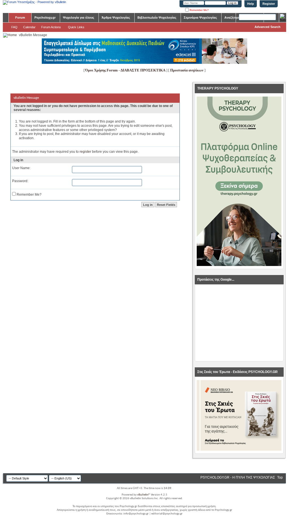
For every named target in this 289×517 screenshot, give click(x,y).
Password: (20, 181)
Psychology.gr (45, 17)
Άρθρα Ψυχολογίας (116, 17)
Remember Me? (199, 10)
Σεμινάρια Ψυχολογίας (200, 17)
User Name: (21, 168)
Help (250, 3)
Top (280, 477)
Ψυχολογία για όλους (78, 17)
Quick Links (76, 27)
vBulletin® (143, 494)
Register (268, 3)
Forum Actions (51, 27)
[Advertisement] (239, 323)
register (85, 152)
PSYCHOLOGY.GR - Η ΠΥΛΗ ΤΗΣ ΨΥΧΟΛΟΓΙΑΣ (237, 477)
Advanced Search (268, 27)
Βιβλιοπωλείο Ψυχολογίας (156, 17)
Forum (20, 17)
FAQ (14, 27)
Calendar (29, 27)
